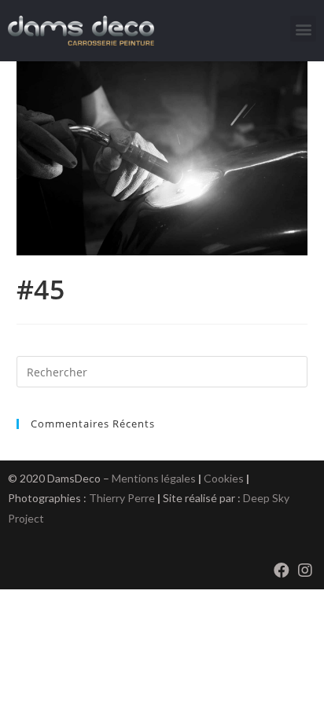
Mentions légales (154, 478)
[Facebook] (282, 570)
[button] (303, 29)
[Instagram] (305, 570)
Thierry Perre (122, 497)
